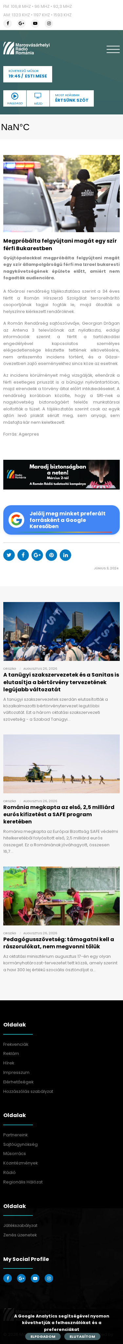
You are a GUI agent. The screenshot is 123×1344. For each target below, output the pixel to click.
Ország (9, 668)
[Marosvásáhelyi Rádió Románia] (26, 48)
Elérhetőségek (18, 1082)
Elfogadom (43, 1336)
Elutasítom (82, 1336)
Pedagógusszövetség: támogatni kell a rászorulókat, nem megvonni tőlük (58, 943)
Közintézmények (20, 1163)
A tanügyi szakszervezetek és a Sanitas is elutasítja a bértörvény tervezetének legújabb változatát (61, 682)
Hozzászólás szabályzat (28, 1091)
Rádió (9, 1172)
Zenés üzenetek (20, 1235)
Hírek (8, 1063)
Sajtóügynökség (20, 1144)
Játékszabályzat (20, 1225)
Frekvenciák (15, 1044)
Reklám (11, 1053)
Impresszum (16, 1072)
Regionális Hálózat (23, 1182)
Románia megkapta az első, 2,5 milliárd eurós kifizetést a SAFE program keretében (58, 814)
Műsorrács (14, 1153)
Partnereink (15, 1135)
